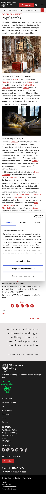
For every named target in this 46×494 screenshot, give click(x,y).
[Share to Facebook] (12, 305)
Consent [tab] (8, 222)
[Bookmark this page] (27, 305)
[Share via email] (32, 305)
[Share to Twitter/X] (17, 305)
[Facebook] (3, 449)
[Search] (37, 5)
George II (35, 208)
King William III (20, 197)
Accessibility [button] (7, 410)
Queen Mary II (35, 195)
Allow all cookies (23, 261)
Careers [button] (5, 422)
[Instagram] (12, 449)
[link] (18, 468)
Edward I (16, 80)
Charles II (14, 195)
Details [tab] (23, 222)
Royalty (4, 313)
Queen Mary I (14, 177)
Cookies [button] (4, 482)
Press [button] (4, 418)
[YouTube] (16, 449)
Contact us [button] (6, 414)
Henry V (26, 88)
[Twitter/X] (7, 449)
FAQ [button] (3, 406)
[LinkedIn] (21, 449)
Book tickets (26, 5)
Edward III (5, 82)
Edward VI (6, 208)
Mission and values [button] (9, 402)
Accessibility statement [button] (9, 489)
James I (35, 161)
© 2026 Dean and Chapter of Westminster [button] (16, 478)
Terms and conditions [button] (9, 487)
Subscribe (8, 461)
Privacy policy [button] (6, 484)
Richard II (30, 82)
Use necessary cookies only (23, 276)
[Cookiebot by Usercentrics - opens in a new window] (33, 216)
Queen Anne (24, 195)
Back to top (34, 318)
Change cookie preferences (21, 268)
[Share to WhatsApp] (22, 305)
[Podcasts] (25, 450)
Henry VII (14, 142)
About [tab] (37, 222)
